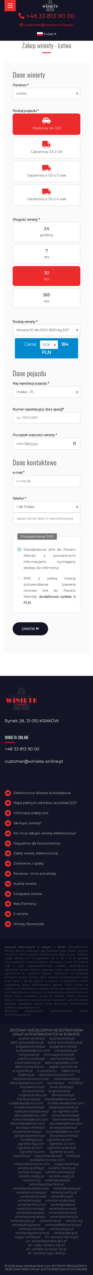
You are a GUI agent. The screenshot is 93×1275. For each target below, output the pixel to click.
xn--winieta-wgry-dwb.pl (46, 1253)
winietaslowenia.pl (63, 1213)
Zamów (29, 629)
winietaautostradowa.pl (31, 1188)
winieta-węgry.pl (61, 1176)
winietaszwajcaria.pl (30, 1217)
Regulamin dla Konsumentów (36, 843)
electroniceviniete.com (31, 1079)
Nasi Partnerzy (25, 904)
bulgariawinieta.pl (63, 1046)
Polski (48, 34)
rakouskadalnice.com (30, 1115)
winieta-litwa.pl (29, 1172)
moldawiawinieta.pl (29, 1107)
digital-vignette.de (63, 1067)
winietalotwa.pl (29, 1200)
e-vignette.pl (23, 1071)
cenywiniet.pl (29, 1055)
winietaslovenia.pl (62, 1209)
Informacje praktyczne (31, 813)
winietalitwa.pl (62, 1196)
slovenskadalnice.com (28, 1123)
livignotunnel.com (33, 1095)
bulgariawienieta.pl (30, 1046)
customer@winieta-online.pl (48, 25)
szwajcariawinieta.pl (30, 1136)
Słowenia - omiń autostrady (34, 874)
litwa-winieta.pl (61, 1087)
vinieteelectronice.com (32, 1164)
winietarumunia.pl (30, 1209)
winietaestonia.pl (33, 1196)
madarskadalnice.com (26, 1103)
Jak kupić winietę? (27, 823)
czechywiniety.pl (27, 1063)
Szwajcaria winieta (27, 894)
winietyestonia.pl (32, 1229)
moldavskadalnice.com (66, 1103)
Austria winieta (24, 884)
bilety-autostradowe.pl (65, 1042)
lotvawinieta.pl (63, 1095)
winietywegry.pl (61, 1229)
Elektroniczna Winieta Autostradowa (42, 793)
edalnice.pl (26, 1075)
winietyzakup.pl (65, 1233)
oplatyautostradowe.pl (31, 1111)
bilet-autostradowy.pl (27, 1042)
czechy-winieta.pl (31, 1059)
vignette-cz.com (62, 1144)
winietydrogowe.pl (26, 1225)
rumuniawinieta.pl (65, 1115)
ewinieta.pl (55, 1083)
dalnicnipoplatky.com (61, 1063)
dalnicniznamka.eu (29, 1067)
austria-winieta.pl (32, 1038)
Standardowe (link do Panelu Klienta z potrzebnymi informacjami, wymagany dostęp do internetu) (49, 558)
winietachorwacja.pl (31, 1192)
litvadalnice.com (32, 1087)
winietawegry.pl (22, 1221)
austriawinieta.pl (61, 1038)
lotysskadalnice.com (60, 1099)
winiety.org (74, 1221)
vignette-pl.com (29, 1148)
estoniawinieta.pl (67, 1079)
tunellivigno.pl (31, 1140)
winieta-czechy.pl (61, 1168)
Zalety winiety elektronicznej (35, 853)
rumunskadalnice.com (30, 1119)
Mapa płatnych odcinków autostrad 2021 (45, 803)
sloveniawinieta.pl (66, 1119)
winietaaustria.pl (57, 1180)
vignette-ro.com (32, 1152)
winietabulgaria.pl (66, 1188)
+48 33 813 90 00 (49, 16)
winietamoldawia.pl (60, 1200)
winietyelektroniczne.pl (63, 1225)
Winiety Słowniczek (28, 924)
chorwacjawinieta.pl (59, 1055)
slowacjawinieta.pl (63, 1128)
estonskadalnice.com (26, 1083)
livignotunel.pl (59, 1091)
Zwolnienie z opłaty (28, 863)
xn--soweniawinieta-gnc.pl (46, 1241)
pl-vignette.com (66, 1111)
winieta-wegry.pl (31, 1176)
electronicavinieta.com (57, 1075)
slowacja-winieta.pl (30, 1128)
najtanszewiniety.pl (63, 1107)
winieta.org (31, 1180)
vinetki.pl (73, 1156)
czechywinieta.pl (62, 1059)
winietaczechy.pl (64, 1192)
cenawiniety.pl (66, 1051)
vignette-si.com (61, 1152)
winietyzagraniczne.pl (32, 1233)
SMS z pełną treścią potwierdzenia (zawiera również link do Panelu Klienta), (49, 590)
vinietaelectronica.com (46, 1160)
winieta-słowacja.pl (60, 1172)
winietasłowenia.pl (64, 1217)
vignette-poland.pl (61, 1148)
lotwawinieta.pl (28, 1099)
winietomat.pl (50, 1221)
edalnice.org (70, 1071)
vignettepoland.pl (48, 1156)
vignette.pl (21, 1156)
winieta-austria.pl (31, 1168)
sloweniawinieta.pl (27, 1132)
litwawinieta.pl (33, 1091)
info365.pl (76, 1083)
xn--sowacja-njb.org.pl (61, 1237)
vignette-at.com (59, 1140)
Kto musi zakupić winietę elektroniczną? (45, 833)
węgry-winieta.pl (27, 1237)
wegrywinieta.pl (66, 1164)
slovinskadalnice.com (65, 1123)
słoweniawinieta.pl (64, 1136)
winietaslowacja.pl (30, 1213)
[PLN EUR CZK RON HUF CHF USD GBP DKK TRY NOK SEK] (49, 344)
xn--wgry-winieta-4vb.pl (46, 1245)
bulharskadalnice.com (33, 1051)
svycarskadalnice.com (63, 1132)
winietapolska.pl (63, 1205)
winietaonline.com (32, 1205)
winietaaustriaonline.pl (46, 1184)
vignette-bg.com (31, 1144)
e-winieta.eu (46, 1071)
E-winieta (20, 914)
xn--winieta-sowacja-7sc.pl (46, 1249)
